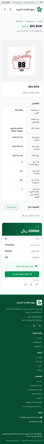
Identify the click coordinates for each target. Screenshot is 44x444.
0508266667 (34, 421)
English (4, 2)
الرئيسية (39, 21)
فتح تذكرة (39, 361)
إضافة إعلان (38, 346)
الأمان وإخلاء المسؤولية (34, 402)
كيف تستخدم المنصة (35, 389)
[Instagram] (34, 326)
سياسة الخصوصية (35, 385)
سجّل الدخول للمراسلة (20, 274)
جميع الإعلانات (30, 21)
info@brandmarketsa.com (30, 417)
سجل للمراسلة (12, 207)
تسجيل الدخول (29, 2)
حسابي (40, 365)
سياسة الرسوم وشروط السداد (32, 406)
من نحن (39, 381)
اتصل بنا (39, 357)
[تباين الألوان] (10, 9)
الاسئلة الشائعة (37, 393)
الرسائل (39, 370)
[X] (39, 326)
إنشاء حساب (17, 2)
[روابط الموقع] (5, 9)
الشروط (39, 398)
